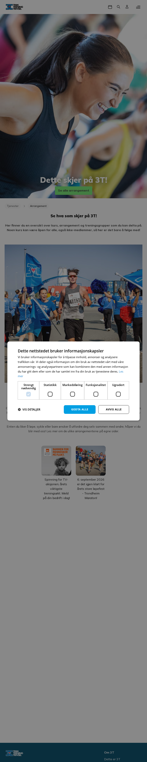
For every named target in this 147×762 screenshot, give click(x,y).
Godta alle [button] (79, 409)
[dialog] (73, 381)
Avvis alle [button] (114, 409)
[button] (29, 409)
